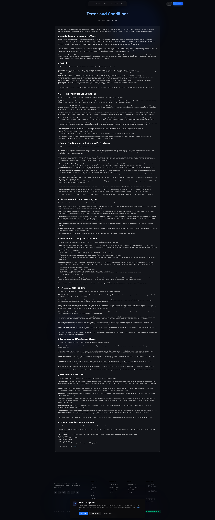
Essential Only (95, 513)
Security (130, 492)
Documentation (114, 490)
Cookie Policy (131, 490)
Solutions (93, 487)
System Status (114, 487)
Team (92, 490)
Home (92, 484)
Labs (92, 492)
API (110, 492)
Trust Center (113, 484)
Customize (109, 513)
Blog (92, 495)
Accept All (83, 513)
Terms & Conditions (133, 487)
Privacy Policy (132, 484)
